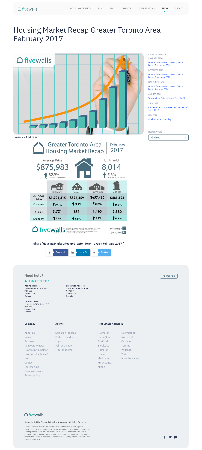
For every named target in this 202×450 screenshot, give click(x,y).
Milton (101, 366)
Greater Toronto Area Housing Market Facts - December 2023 (166, 63)
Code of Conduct (64, 337)
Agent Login (169, 275)
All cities (155, 137)
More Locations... (130, 358)
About (179, 8)
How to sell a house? (36, 354)
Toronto (125, 345)
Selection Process (65, 332)
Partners (29, 341)
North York (127, 337)
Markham (103, 358)
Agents (126, 8)
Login (58, 341)
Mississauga (105, 362)
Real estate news (34, 345)
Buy (100, 8)
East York (103, 341)
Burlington (104, 337)
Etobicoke (103, 345)
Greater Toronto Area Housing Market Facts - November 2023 (166, 75)
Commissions (146, 8)
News (27, 337)
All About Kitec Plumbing (159, 119)
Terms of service (33, 371)
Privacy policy (32, 375)
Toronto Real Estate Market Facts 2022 (166, 98)
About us (29, 332)
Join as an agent (64, 345)
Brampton (103, 332)
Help (27, 358)
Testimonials (31, 366)
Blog (165, 8)
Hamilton (103, 349)
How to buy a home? (36, 349)
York (123, 354)
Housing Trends (80, 8)
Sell (112, 8)
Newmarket (128, 332)
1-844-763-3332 (39, 281)
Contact (28, 362)
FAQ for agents (63, 349)
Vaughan (126, 349)
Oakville (126, 341)
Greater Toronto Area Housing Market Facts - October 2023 (166, 87)
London (102, 354)
